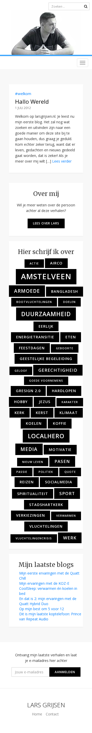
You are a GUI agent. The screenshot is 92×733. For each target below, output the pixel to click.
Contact (52, 714)
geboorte (64, 348)
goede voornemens (46, 380)
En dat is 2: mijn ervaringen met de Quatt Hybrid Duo (47, 601)
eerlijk (46, 326)
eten (70, 337)
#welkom (23, 93)
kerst (42, 412)
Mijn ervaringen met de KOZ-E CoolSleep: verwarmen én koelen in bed (48, 588)
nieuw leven (32, 462)
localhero (46, 436)
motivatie (60, 449)
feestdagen (32, 347)
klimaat (69, 412)
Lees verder (62, 161)
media (29, 449)
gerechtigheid (57, 370)
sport (67, 493)
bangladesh (64, 291)
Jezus (44, 401)
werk (69, 538)
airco (56, 263)
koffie (59, 423)
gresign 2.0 (28, 390)
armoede (27, 291)
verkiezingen (30, 515)
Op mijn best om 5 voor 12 (41, 608)
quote (70, 472)
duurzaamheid (46, 314)
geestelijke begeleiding (46, 358)
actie (34, 263)
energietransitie (35, 337)
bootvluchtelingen (34, 302)
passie (21, 472)
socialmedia (58, 481)
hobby (21, 401)
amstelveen (46, 276)
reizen (27, 481)
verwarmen (66, 515)
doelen (69, 302)
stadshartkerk (46, 504)
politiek (46, 472)
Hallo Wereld (32, 101)
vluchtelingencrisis (34, 538)
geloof (21, 370)
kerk (20, 412)
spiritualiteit (32, 493)
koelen (34, 423)
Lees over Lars (46, 223)
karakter (70, 402)
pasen (62, 461)
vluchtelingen (46, 526)
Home (37, 714)
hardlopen (64, 390)
